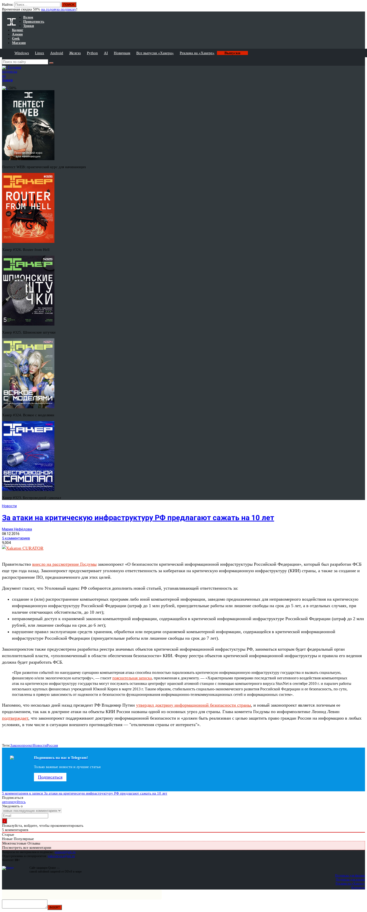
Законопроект (21, 745)
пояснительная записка (132, 678)
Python (92, 53)
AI (106, 53)
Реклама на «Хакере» (197, 53)
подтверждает (15, 718)
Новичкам (122, 53)
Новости (9, 506)
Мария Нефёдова (17, 529)
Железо (75, 53)
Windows (21, 53)
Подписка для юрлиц (350, 879)
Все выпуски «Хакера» (155, 53)
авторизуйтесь (14, 802)
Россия (52, 745)
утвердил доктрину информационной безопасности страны (193, 705)
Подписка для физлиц (350, 875)
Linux (39, 53)
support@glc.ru (65, 852)
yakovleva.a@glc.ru (61, 856)
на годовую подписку (58, 9)
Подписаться (50, 777)
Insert (54, 907)
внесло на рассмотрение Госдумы (64, 564)
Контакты (358, 887)
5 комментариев (16, 538)
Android (56, 53)
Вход (362, 7)
